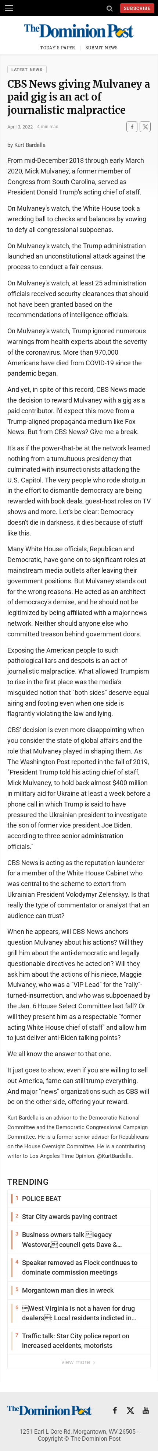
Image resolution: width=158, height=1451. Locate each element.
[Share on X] (145, 126)
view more (76, 1362)
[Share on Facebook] (132, 126)
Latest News (27, 69)
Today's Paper (57, 47)
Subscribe (137, 8)
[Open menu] (9, 8)
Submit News (102, 47)
